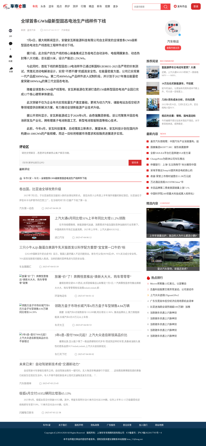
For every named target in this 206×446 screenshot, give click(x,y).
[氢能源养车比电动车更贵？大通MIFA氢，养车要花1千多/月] (152, 72)
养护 (67, 6)
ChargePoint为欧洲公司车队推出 (167, 159)
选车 (51, 6)
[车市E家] (17, 6)
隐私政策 (95, 425)
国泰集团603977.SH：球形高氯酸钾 (169, 147)
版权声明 (79, 425)
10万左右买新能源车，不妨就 (177, 83)
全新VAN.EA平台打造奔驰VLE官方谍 (170, 153)
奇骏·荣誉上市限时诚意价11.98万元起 (170, 176)
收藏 (10, 61)
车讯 (35, 6)
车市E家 (27, 178)
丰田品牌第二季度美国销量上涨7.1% (170, 188)
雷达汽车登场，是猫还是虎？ (173, 269)
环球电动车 (61, 296)
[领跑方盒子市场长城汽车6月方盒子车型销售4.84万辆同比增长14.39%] (34, 315)
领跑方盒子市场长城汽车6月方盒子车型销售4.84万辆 (92, 306)
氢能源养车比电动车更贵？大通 (179, 67)
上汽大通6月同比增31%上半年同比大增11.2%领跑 (90, 218)
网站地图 (159, 425)
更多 (115, 6)
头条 (43, 6)
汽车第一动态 (26, 208)
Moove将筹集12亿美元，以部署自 (168, 283)
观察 (107, 6)
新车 (99, 6)
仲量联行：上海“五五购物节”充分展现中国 (173, 164)
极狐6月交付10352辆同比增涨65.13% (45, 393)
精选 (91, 6)
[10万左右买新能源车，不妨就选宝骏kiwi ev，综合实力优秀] (152, 88)
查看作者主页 (173, 48)
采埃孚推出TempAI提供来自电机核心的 (171, 170)
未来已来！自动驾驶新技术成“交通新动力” (49, 364)
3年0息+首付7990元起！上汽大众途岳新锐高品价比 (91, 335)
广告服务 (111, 425)
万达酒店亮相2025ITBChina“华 (166, 182)
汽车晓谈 (173, 41)
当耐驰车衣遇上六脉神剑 (163, 312)
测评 (75, 6)
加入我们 (143, 425)
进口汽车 (59, 237)
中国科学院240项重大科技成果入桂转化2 (172, 193)
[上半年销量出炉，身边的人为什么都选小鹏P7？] (173, 221)
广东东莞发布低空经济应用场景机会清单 (172, 301)
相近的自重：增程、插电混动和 (179, 115)
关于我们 (63, 425)
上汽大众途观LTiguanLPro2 (164, 295)
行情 (83, 6)
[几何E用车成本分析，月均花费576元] (152, 104)
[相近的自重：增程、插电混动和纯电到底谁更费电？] (152, 120)
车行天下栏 (61, 354)
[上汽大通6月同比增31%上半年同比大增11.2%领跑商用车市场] (34, 228)
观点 (59, 6)
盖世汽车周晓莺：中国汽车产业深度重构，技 (174, 141)
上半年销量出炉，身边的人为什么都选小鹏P (173, 235)
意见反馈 (127, 425)
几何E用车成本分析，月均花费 (178, 99)
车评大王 (59, 325)
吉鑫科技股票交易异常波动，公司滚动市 (172, 289)
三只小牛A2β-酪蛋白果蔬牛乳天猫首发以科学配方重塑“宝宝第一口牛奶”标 (72, 247)
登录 (195, 6)
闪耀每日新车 (26, 412)
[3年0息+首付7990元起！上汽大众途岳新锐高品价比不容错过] (34, 345)
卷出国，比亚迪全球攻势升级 (40, 189)
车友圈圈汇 (25, 266)
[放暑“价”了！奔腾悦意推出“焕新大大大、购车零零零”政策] (34, 286)
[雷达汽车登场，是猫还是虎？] (173, 254)
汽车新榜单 (25, 383)
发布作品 (182, 6)
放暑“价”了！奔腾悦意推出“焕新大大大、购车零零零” (93, 276)
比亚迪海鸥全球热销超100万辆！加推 (170, 307)
